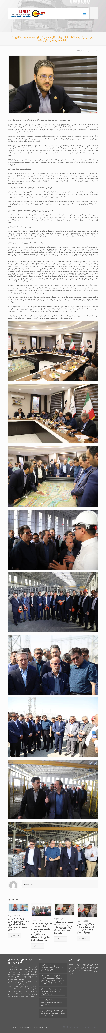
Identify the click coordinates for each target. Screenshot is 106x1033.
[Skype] (64, 1027)
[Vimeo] (74, 1027)
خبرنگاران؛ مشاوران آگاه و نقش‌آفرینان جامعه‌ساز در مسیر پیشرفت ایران (85, 928)
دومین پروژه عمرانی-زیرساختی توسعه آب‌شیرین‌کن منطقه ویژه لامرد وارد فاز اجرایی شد (63, 927)
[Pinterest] (88, 1027)
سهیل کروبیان (28, 884)
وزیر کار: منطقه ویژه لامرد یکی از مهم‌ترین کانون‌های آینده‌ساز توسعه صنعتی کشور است (53, 1013)
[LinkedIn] (85, 1027)
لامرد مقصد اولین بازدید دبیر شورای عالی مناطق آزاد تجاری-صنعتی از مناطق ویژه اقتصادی (18, 924)
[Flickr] (81, 1027)
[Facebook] (67, 1027)
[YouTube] (78, 1027)
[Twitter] (71, 1027)
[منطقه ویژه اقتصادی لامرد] (28, 13)
